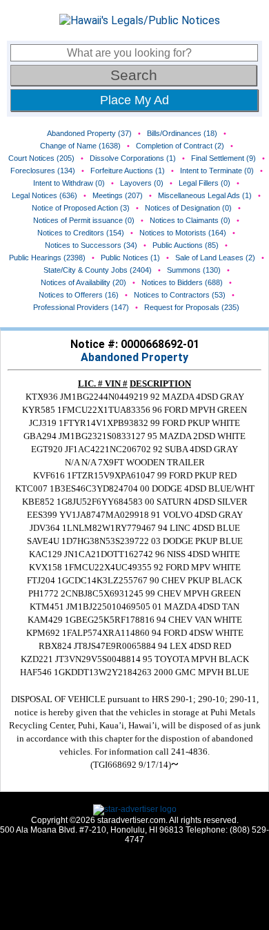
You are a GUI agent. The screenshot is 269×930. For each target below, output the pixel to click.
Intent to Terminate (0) (217, 170)
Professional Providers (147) (81, 307)
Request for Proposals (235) (191, 307)
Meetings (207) (117, 195)
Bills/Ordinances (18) (182, 133)
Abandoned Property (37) (89, 133)
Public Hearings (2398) (47, 257)
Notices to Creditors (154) (80, 233)
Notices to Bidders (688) (182, 282)
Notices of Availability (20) (83, 282)
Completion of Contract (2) (180, 146)
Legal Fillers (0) (204, 183)
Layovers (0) (141, 183)
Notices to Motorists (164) (182, 233)
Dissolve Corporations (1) (133, 158)
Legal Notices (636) (44, 195)
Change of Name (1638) (80, 146)
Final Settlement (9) (223, 158)
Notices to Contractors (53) (180, 295)
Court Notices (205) (41, 158)
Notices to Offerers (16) (79, 295)
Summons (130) (194, 270)
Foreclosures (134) (42, 170)
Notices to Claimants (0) (190, 220)
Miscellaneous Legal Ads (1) (205, 195)
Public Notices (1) (130, 257)
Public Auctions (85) (185, 245)
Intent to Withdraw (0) (69, 183)
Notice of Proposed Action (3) (81, 208)
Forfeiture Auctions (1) (127, 170)
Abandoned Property (134, 357)
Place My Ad (134, 100)
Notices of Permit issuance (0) (83, 220)
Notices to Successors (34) (91, 245)
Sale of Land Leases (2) (215, 257)
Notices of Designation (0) (188, 208)
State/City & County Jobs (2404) (97, 270)
